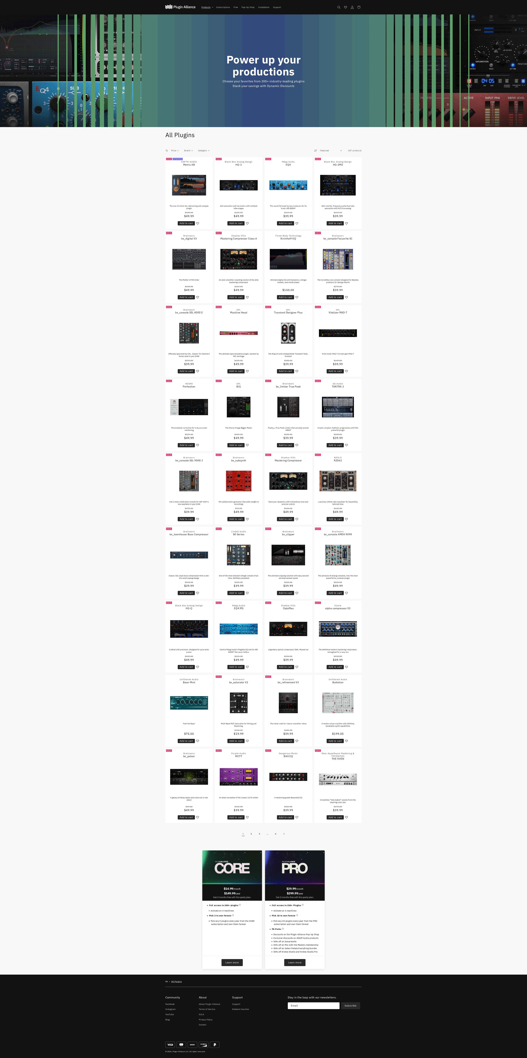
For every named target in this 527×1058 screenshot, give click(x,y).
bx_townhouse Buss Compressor (189, 534)
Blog (167, 1019)
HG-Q (189, 608)
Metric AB (189, 164)
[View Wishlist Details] (345, 7)
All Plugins (176, 981)
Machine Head (238, 312)
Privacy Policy (205, 1019)
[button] (207, 7)
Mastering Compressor (288, 460)
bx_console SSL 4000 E (189, 312)
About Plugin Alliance (209, 1004)
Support (236, 1004)
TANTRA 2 (338, 386)
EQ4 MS (238, 608)
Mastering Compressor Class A (238, 238)
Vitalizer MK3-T (338, 312)
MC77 (238, 756)
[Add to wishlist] (197, 223)
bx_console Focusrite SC (337, 238)
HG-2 (239, 164)
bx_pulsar (189, 756)
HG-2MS (338, 164)
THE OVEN (338, 758)
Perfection (189, 386)
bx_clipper (288, 534)
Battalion (337, 682)
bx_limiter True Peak (288, 386)
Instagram (170, 1009)
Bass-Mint (189, 682)
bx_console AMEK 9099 (338, 534)
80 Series (238, 534)
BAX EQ (288, 756)
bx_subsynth (238, 460)
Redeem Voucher (240, 1009)
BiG (238, 386)
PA (166, 981)
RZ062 (338, 460)
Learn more (232, 962)
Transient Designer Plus (288, 312)
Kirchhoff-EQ (288, 238)
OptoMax (288, 608)
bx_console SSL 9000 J (189, 460)
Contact (202, 1024)
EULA (201, 1014)
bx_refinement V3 (288, 682)
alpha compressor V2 (338, 608)
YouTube (169, 1014)
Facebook (170, 1004)
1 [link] (243, 833)
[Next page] (284, 833)
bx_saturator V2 (238, 682)
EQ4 (288, 164)
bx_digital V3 (189, 238)
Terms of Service (207, 1009)
